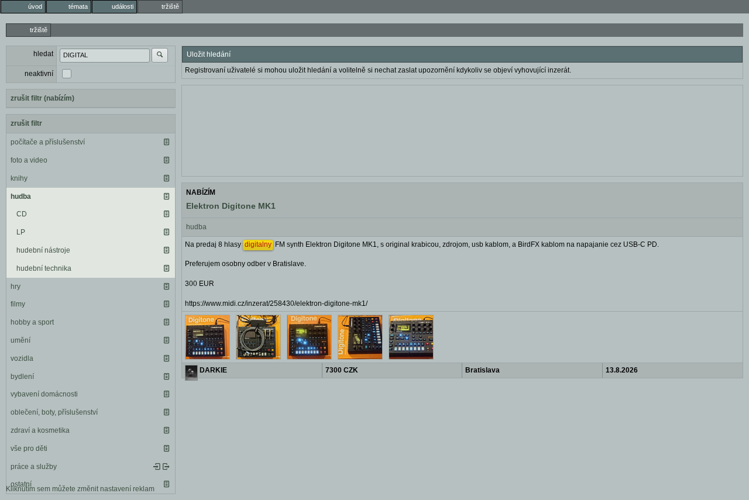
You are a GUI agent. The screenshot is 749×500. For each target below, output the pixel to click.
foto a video (29, 160)
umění (20, 340)
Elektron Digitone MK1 (231, 206)
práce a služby (34, 467)
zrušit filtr (26, 123)
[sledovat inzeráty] (166, 142)
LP (20, 232)
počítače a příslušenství (48, 142)
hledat (43, 54)
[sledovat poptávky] (157, 467)
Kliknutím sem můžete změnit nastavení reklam (80, 489)
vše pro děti (29, 448)
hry (15, 286)
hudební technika (43, 268)
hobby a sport (32, 322)
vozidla (22, 358)
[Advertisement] (462, 129)
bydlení (22, 377)
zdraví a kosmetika (40, 430)
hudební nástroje (43, 250)
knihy (19, 178)
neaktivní (39, 74)
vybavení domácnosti (44, 394)
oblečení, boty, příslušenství (54, 412)
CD (21, 214)
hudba (21, 196)
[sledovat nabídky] (166, 467)
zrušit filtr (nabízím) (42, 98)
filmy (18, 304)
